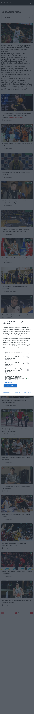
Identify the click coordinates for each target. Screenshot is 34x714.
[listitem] (17, 353)
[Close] (30, 322)
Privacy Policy (27, 392)
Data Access (17, 392)
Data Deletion (7, 392)
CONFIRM (10, 385)
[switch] (27, 357)
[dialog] (17, 357)
